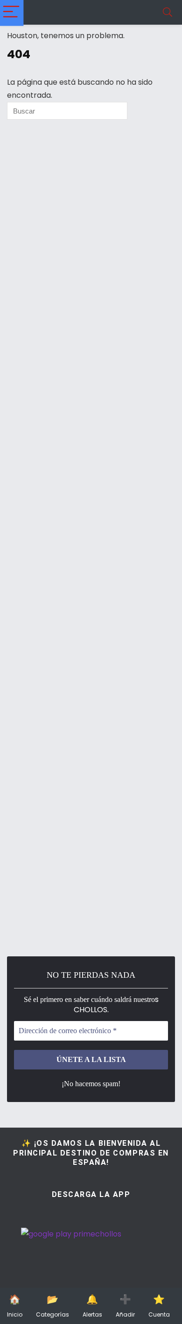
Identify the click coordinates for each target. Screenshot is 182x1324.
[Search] (167, 12)
